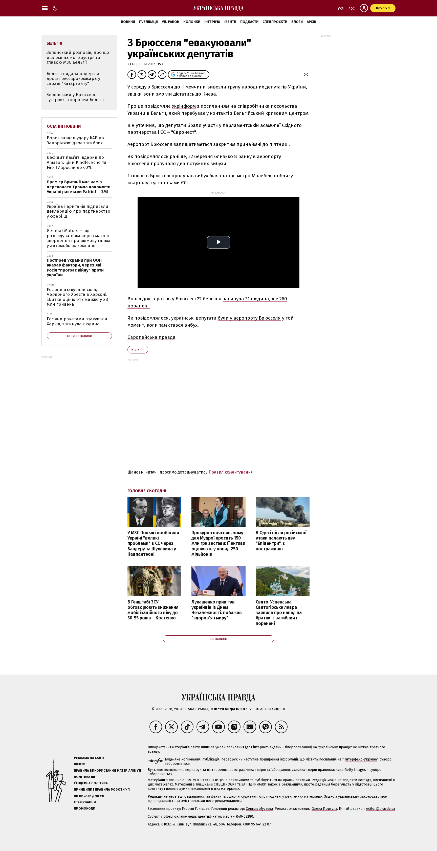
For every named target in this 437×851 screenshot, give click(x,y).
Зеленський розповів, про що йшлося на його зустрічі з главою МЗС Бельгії (78, 57)
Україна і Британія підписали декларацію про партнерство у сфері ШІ (78, 211)
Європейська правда (151, 337)
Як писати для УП (89, 796)
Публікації (148, 22)
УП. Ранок (170, 22)
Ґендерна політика (91, 783)
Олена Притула (324, 809)
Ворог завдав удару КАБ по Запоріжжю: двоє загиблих (75, 140)
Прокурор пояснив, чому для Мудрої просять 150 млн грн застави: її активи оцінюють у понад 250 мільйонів (218, 543)
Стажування (85, 802)
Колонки (191, 22)
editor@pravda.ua (380, 809)
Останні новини (64, 126)
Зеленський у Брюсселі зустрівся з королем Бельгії (75, 97)
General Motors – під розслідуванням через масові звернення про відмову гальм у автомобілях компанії (78, 238)
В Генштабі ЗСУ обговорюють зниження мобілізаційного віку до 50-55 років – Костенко (153, 610)
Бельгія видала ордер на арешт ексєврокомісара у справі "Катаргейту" (73, 78)
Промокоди (84, 808)
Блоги (297, 22)
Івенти (230, 22)
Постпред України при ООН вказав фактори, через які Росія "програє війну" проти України (75, 268)
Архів (311, 22)
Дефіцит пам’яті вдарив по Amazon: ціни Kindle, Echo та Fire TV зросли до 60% (76, 162)
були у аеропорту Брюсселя (249, 318)
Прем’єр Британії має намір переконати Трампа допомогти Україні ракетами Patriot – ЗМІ (79, 186)
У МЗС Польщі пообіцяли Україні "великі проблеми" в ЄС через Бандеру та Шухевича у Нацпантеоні (153, 543)
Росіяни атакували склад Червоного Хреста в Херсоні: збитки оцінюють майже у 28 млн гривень (77, 297)
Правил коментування (231, 472)
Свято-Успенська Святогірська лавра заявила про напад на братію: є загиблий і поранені (279, 612)
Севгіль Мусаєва (259, 809)
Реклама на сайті (89, 758)
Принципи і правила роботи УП (102, 789)
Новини (128, 22)
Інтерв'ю (212, 22)
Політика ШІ (84, 777)
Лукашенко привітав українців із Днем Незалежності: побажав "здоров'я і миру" (216, 610)
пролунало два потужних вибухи (187, 163)
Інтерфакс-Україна (361, 759)
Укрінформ (184, 106)
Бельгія (137, 350)
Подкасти (249, 22)
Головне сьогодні (146, 490)
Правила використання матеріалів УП (107, 770)
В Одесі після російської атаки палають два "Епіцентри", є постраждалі (281, 540)
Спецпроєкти (275, 22)
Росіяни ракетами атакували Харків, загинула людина (77, 321)
